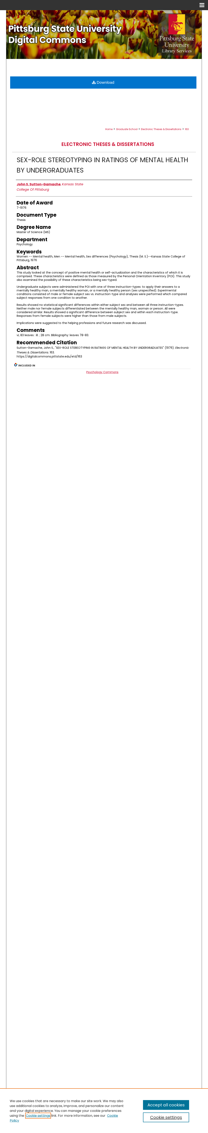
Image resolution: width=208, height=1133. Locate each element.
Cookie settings (38, 1115)
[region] (104, 1110)
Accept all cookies (166, 1105)
